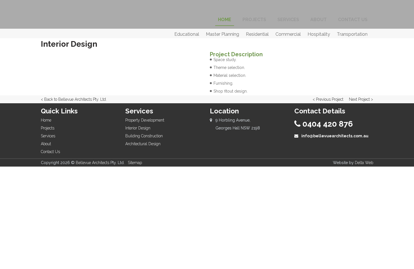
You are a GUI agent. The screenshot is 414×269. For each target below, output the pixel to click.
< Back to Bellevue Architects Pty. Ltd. (74, 99)
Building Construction (144, 136)
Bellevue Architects (92, 162)
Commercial (288, 34)
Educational (186, 34)
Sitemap (135, 162)
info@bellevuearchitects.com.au (334, 136)
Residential (257, 34)
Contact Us (50, 151)
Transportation (352, 34)
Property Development (144, 120)
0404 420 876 (327, 124)
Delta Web (364, 162)
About (46, 144)
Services (48, 136)
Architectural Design (143, 144)
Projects (47, 128)
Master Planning (222, 34)
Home (46, 120)
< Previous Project (328, 99)
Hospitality (319, 34)
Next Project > (361, 99)
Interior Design (137, 128)
